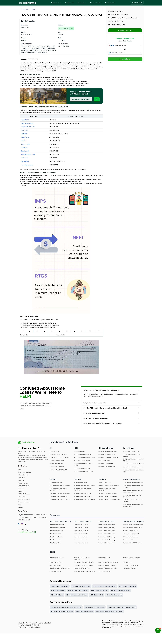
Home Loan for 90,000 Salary (106, 540)
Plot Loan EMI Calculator (129, 568)
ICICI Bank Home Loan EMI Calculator (84, 485)
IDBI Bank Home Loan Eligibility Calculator (58, 489)
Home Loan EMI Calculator (57, 557)
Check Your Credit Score (57, 565)
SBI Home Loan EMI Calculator (58, 454)
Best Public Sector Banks (84, 611)
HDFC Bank (25, 120)
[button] (111, 390)
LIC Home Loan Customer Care (107, 466)
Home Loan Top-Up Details (130, 537)
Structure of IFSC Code (115, 21)
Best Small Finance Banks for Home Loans (122, 607)
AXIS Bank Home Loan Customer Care (109, 499)
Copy (71, 28)
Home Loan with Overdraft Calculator (60, 568)
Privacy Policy (22, 627)
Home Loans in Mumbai (56, 530)
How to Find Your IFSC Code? (118, 14)
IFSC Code (61, 25)
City (59, 32)
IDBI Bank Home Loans (56, 482)
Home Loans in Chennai (56, 537)
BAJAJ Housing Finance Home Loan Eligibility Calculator (133, 491)
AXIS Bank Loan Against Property (107, 493)
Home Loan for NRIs (128, 540)
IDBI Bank (24, 147)
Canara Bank (25, 161)
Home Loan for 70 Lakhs (81, 543)
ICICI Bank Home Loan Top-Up (82, 493)
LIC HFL (23, 140)
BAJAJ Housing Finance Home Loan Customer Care (133, 505)
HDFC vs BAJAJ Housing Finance (104, 586)
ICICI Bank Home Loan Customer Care (84, 499)
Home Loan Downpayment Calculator (84, 571)
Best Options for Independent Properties (109, 611)
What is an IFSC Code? (115, 11)
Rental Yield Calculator (56, 571)
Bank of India (25, 144)
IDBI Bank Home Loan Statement (59, 496)
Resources (81, 3)
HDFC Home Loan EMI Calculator (83, 454)
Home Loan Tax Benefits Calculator (108, 562)
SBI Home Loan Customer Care (58, 469)
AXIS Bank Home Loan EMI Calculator (108, 485)
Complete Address (26, 43)
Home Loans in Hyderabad (57, 527)
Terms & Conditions (34, 627)
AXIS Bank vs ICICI (96, 595)
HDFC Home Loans (79, 451)
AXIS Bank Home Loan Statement (107, 496)
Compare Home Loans (104, 557)
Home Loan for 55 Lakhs (81, 533)
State (59, 38)
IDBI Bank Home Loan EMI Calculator (60, 485)
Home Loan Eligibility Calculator (131, 557)
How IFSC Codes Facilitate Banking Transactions (123, 18)
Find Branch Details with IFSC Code (84, 562)
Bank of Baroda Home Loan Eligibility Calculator (133, 460)
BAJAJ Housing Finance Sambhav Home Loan (132, 495)
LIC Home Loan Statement (105, 463)
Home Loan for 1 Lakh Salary (106, 543)
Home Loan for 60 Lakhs (81, 537)
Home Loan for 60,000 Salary (106, 530)
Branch (23, 32)
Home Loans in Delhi (55, 533)
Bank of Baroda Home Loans (131, 451)
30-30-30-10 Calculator (104, 571)
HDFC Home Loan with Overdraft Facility (83, 464)
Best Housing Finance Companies (62, 611)
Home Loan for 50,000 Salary (106, 527)
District (23, 38)
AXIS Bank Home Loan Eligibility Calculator (107, 489)
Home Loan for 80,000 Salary (106, 537)
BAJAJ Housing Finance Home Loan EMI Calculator (133, 486)
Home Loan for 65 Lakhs (81, 540)
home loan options (59, 110)
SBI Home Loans (54, 451)
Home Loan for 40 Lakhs (81, 524)
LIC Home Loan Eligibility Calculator (108, 457)
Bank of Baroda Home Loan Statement (133, 467)
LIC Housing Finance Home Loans (107, 451)
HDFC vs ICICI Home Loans (81, 586)
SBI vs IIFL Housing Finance (120, 590)
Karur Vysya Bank (27, 165)
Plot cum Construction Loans (131, 530)
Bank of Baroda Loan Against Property (133, 464)
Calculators (68, 3)
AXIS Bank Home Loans (104, 482)
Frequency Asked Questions (117, 25)
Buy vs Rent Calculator (56, 562)
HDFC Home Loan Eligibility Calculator (84, 457)
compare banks (29, 169)
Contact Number (63, 43)
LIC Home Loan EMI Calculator (106, 454)
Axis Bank (24, 133)
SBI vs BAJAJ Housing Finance (76, 595)
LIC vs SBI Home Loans (114, 595)
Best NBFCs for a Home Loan (94, 607)
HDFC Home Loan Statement (82, 468)
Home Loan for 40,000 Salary (106, 524)
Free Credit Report (137, 2)
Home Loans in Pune (55, 543)
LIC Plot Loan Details (104, 460)
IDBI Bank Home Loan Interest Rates (60, 493)
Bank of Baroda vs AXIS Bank (77, 590)
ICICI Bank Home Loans (80, 482)
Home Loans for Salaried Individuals (133, 524)
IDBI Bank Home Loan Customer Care (60, 499)
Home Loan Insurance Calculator (107, 565)
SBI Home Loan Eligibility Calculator (59, 457)
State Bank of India (27, 123)
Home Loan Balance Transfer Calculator (82, 558)
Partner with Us (95, 3)
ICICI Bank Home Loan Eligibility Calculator (82, 489)
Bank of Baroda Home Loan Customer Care (133, 470)
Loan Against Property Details (131, 533)
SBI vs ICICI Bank (57, 595)
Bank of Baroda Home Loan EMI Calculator (131, 455)
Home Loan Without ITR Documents (133, 543)
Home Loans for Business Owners (132, 527)
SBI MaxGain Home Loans (57, 460)
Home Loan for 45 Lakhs (81, 527)
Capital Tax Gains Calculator (82, 568)
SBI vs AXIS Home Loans (127, 586)
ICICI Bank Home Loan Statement (83, 496)
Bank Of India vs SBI (57, 590)
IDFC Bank (24, 158)
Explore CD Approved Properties (107, 568)
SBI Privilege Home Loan (56, 463)
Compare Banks (125, 59)
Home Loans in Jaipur (56, 540)
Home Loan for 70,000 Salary (106, 533)
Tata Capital (25, 151)
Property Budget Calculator (130, 565)
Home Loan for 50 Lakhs (81, 530)
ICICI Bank (24, 130)
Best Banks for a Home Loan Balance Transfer (66, 607)
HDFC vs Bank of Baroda (99, 590)
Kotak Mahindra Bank (28, 154)
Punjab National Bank (28, 127)
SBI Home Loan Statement (57, 466)
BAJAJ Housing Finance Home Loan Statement (133, 500)
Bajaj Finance (25, 137)
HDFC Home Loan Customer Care (83, 471)
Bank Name (24, 25)
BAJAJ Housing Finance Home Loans (133, 482)
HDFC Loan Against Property (82, 460)
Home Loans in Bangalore (57, 524)
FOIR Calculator (127, 562)
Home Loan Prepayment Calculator (83, 565)
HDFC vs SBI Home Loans (59, 586)
